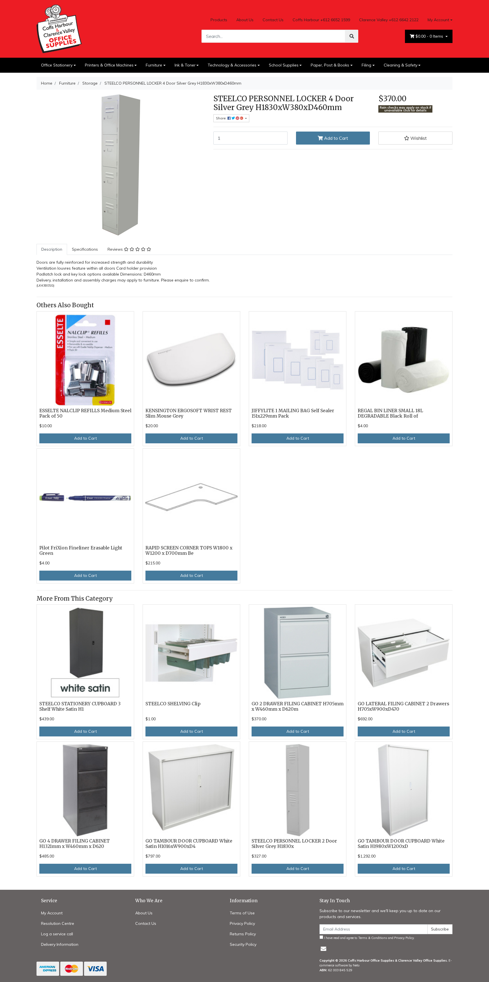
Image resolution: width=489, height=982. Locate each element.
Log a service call (57, 933)
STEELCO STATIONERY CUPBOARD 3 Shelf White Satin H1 (80, 706)
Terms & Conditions (372, 938)
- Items (429, 36)
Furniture (154, 65)
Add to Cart (335, 138)
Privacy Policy (242, 923)
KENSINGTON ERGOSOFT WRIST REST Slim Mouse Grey (188, 413)
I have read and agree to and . (369, 938)
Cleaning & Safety (400, 65)
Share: (222, 118)
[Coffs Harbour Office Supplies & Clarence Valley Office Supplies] (59, 28)
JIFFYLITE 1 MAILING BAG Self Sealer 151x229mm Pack (293, 413)
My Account (438, 19)
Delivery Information (59, 944)
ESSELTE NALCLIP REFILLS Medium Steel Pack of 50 (85, 413)
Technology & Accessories (232, 65)
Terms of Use (242, 913)
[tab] (52, 249)
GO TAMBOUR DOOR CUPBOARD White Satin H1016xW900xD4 (188, 843)
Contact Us (273, 19)
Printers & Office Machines (109, 65)
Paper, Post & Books (330, 65)
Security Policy (243, 944)
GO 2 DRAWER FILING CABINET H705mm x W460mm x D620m (298, 706)
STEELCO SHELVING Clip (172, 703)
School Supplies (284, 65)
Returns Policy (243, 933)
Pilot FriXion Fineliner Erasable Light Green (80, 550)
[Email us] (323, 948)
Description (51, 249)
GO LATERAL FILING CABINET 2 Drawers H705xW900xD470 (403, 706)
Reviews (116, 249)
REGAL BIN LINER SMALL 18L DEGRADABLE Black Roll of (390, 413)
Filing (366, 65)
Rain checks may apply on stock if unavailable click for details (405, 109)
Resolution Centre (57, 923)
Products (219, 19)
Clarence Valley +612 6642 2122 (389, 19)
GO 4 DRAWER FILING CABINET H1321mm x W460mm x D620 (74, 843)
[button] (415, 138)
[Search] (351, 36)
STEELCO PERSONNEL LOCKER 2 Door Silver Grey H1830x (294, 843)
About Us (245, 19)
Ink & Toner (185, 65)
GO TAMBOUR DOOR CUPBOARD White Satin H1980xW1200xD (401, 843)
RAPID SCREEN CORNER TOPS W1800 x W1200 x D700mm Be (188, 550)
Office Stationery (56, 65)
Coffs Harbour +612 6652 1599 (321, 19)
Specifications (85, 249)
